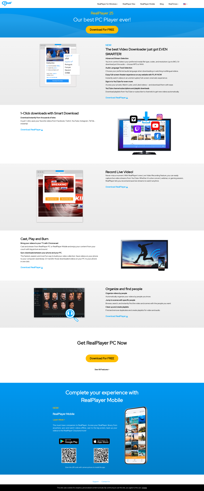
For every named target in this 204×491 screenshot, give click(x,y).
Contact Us (106, 481)
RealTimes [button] (173, 4)
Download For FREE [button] (102, 29)
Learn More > (59, 419)
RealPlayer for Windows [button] (107, 4)
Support (96, 481)
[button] (144, 488)
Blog (162, 4)
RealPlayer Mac (129, 4)
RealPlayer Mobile (147, 4)
